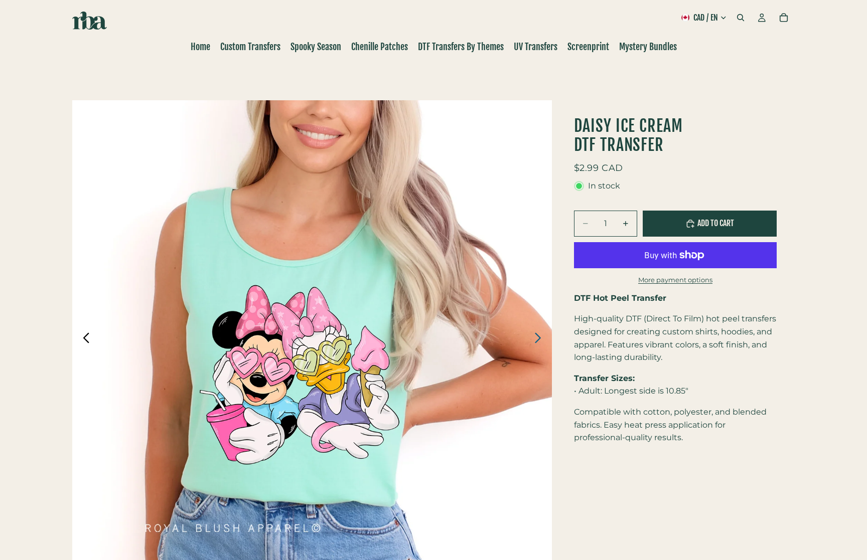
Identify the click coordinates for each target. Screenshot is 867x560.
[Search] (741, 18)
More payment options (675, 280)
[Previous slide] (83, 340)
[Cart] (784, 18)
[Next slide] (540, 340)
